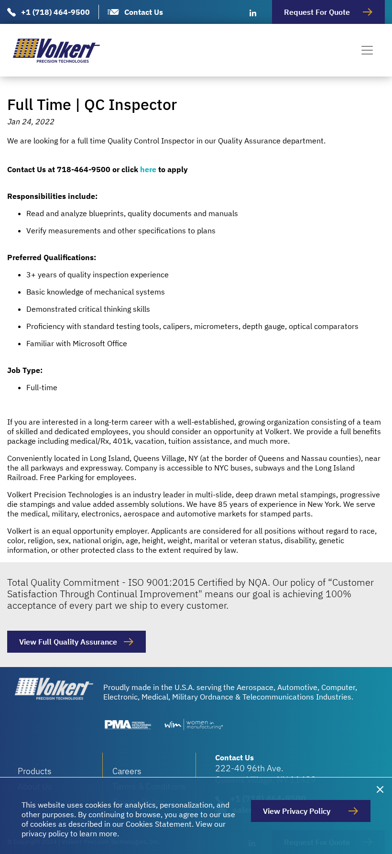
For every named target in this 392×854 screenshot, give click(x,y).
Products (35, 771)
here (148, 169)
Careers (127, 771)
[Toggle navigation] (367, 50)
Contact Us (143, 12)
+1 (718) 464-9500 (55, 12)
